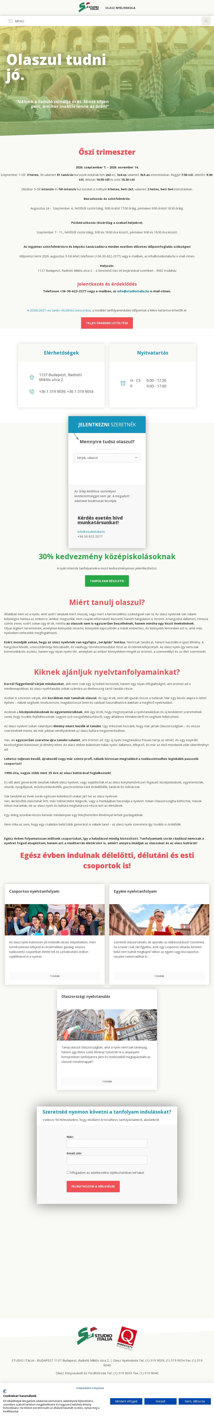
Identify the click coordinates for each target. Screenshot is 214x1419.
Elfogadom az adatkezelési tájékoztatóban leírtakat (106, 1173)
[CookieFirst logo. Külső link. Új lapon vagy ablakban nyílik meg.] (4, 1391)
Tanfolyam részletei (107, 581)
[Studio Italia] (90, 8)
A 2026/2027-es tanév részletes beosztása (59, 310)
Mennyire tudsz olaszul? (107, 441)
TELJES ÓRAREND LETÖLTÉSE (107, 323)
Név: (70, 1137)
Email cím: (74, 1153)
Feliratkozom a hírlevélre (93, 1186)
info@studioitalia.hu (91, 531)
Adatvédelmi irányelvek (90, 1388)
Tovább (55, 976)
